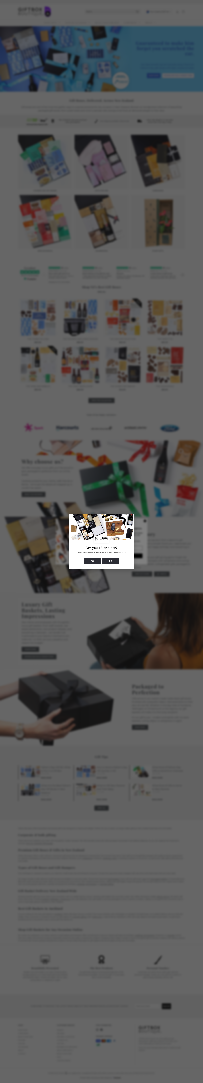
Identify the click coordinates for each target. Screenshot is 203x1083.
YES (92, 561)
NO (110, 561)
